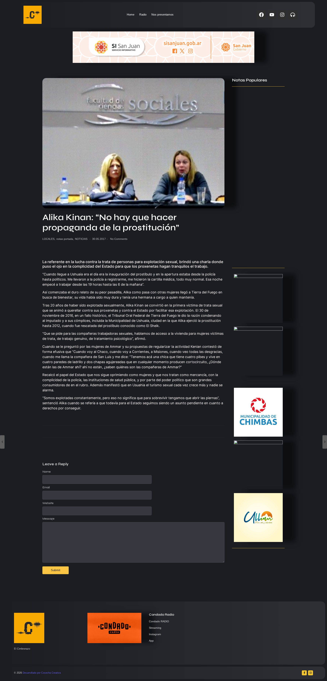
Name (46, 471)
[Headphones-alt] (292, 15)
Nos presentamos (162, 14)
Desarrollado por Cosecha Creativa (42, 672)
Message (48, 518)
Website (48, 503)
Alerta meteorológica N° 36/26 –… (256, 231)
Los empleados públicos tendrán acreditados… (256, 256)
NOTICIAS (81, 238)
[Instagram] (282, 15)
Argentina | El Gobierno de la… (254, 148)
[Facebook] (261, 15)
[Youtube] (271, 15)
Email (46, 487)
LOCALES (48, 238)
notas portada (65, 238)
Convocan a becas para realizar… (257, 211)
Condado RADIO (159, 621)
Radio (142, 14)
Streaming (155, 627)
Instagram (155, 634)
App (151, 640)
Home (130, 14)
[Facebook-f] (304, 672)
